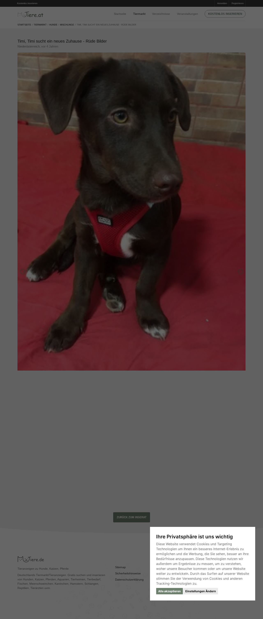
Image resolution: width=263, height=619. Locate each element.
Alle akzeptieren (169, 591)
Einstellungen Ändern (200, 591)
